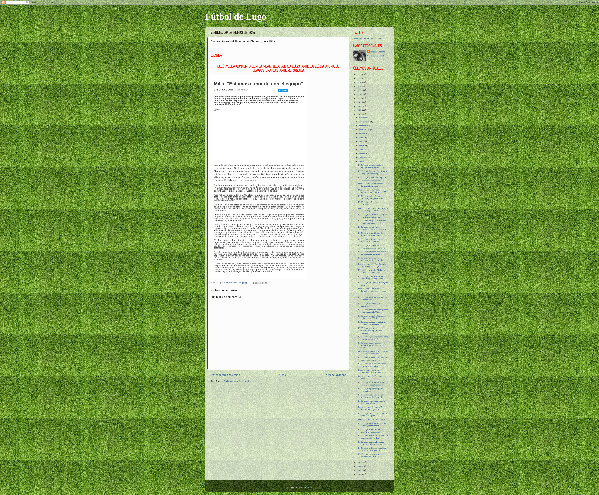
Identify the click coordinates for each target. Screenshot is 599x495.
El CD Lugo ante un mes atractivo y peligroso (369, 430)
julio (361, 138)
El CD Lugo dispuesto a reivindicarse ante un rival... (372, 246)
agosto (362, 133)
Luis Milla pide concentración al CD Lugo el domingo (373, 352)
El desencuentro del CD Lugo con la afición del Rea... (371, 271)
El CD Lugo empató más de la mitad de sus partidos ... (371, 234)
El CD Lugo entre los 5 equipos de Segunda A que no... (372, 449)
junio (361, 141)
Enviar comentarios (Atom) (236, 381)
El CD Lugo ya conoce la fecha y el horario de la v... (372, 298)
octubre (362, 125)
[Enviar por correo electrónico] (254, 282)
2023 (359, 86)
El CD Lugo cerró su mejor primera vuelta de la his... (371, 259)
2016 (359, 114)
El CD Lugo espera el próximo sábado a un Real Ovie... (372, 323)
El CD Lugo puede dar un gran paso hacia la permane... (372, 178)
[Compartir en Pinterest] (266, 282)
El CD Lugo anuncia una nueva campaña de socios (372, 365)
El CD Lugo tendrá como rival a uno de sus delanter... (372, 358)
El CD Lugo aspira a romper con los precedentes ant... (373, 252)
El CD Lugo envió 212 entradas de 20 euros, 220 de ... (372, 317)
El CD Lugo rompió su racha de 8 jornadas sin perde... (373, 436)
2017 (359, 110)
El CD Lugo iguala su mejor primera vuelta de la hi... (370, 396)
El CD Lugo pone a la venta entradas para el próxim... (371, 277)
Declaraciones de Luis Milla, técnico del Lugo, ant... (371, 408)
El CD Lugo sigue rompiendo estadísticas (371, 389)
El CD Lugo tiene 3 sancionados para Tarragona (372, 414)
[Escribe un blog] (257, 282)
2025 (359, 78)
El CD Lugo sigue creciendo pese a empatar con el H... (373, 338)
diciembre (364, 118)
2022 (359, 90)
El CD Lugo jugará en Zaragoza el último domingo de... (372, 215)
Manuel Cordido (377, 52)
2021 (359, 94)
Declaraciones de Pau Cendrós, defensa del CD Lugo (372, 265)
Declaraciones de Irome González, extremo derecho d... (372, 291)
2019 (359, 102)
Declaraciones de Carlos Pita (371, 419)
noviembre (364, 122)
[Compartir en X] (260, 282)
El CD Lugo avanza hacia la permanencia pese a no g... (371, 166)
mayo (362, 145)
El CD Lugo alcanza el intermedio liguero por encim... (370, 330)
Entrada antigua (335, 374)
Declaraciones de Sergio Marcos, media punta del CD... (373, 191)
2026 (359, 74)
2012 (359, 474)
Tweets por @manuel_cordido (367, 38)
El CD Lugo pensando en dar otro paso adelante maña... (371, 443)
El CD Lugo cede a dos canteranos (368, 203)
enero (362, 161)
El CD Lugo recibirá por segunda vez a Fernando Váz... (373, 310)
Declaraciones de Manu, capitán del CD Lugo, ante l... (373, 209)
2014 (359, 466)
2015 (359, 462)
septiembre (364, 130)
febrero (362, 157)
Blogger (309, 487)
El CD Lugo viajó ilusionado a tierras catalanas (371, 402)
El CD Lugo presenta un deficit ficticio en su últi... (372, 455)
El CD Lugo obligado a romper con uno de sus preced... (372, 221)
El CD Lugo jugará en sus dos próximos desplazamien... (371, 383)
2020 (359, 98)
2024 (359, 82)
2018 (359, 106)
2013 (359, 470)
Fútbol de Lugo (235, 16)
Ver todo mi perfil (375, 56)
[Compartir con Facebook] (263, 282)
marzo (362, 153)
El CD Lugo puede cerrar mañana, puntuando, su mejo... (370, 345)
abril (361, 149)
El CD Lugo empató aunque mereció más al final (370, 240)
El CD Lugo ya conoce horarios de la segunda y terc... (372, 424)
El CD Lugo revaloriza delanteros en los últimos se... (373, 228)
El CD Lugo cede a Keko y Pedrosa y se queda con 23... (372, 197)
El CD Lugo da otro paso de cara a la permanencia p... (372, 172)
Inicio (282, 374)
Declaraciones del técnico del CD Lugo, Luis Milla (371, 184)
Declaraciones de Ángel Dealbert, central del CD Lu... (372, 371)
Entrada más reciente (225, 374)
